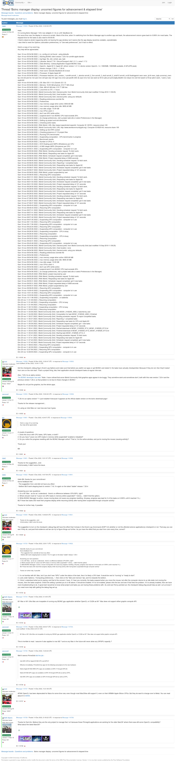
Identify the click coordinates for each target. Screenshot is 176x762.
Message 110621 (21, 458)
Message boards (7, 13)
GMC (4, 26)
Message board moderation (10, 15)
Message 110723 (21, 543)
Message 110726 (21, 651)
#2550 (27, 695)
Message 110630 (21, 515)
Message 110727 (21, 689)
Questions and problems (24, 13)
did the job (39, 655)
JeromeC (5, 394)
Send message (6, 29)
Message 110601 (21, 417)
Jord (5, 361)
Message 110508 (21, 361)
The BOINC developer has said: (29, 377)
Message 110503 (21, 26)
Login (170, 2)
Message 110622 (21, 475)
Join (163, 2)
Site (29, 2)
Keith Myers (8, 597)
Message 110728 (21, 717)
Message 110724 (21, 597)
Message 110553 (21, 394)
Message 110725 (21, 627)
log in (25, 18)
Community (19, 2)
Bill (3, 417)
